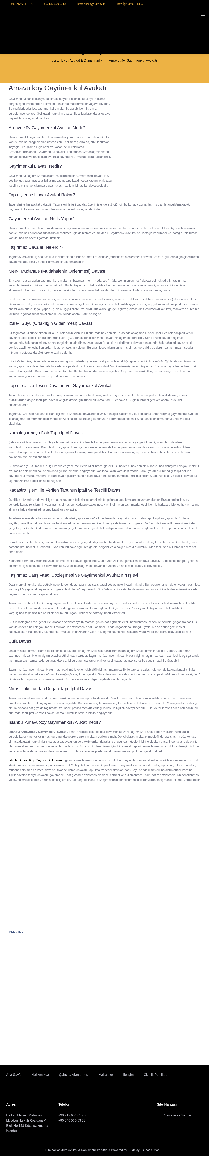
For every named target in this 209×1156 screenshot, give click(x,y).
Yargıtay (120, 852)
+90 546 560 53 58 (72, 1120)
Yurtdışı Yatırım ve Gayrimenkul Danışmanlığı (50, 907)
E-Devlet (121, 798)
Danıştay (121, 845)
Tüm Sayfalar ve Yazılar (174, 1115)
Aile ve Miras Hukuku (31, 798)
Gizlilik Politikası (156, 1074)
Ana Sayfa (13, 1074)
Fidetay (134, 1150)
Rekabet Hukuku (28, 845)
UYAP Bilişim (124, 829)
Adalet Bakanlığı (126, 814)
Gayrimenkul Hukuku (31, 829)
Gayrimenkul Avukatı (23, 1048)
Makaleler (121, 868)
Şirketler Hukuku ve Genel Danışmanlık (45, 868)
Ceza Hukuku (25, 814)
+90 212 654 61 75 (72, 1115)
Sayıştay (121, 860)
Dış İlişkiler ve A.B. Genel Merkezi (140, 837)
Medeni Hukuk (26, 860)
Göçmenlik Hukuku (29, 837)
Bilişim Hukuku (26, 806)
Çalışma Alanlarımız (74, 1074)
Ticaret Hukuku (26, 883)
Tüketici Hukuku (27, 891)
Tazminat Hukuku (28, 876)
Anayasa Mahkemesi (130, 821)
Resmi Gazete (125, 806)
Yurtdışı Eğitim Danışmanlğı (36, 914)
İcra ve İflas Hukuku (30, 852)
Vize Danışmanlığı (29, 899)
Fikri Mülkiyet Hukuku (32, 821)
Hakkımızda (40, 1074)
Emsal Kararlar (125, 876)
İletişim (128, 1074)
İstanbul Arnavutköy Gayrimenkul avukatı (36, 760)
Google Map (151, 1150)
